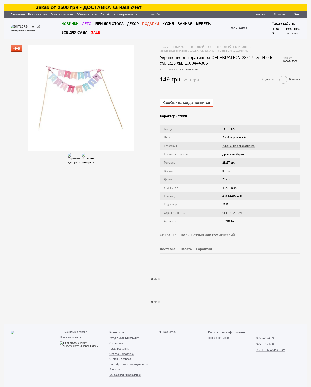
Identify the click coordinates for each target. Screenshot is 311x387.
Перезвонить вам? (219, 337)
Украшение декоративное (238, 145)
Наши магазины (37, 14)
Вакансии (115, 369)
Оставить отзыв (189, 69)
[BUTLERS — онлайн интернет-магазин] (28, 338)
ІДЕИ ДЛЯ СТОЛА (109, 24)
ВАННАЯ (185, 24)
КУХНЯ (168, 24)
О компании (18, 14)
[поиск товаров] (255, 28)
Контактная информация (125, 374)
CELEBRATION (232, 213)
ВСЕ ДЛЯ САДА (74, 32)
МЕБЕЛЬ (203, 24)
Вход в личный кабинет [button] (124, 338)
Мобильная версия (75, 332)
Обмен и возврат (87, 14)
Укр (153, 14)
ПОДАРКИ (150, 24)
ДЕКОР (133, 24)
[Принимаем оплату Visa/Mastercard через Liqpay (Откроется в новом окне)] (81, 344)
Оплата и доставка (62, 14)
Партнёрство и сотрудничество (119, 14)
